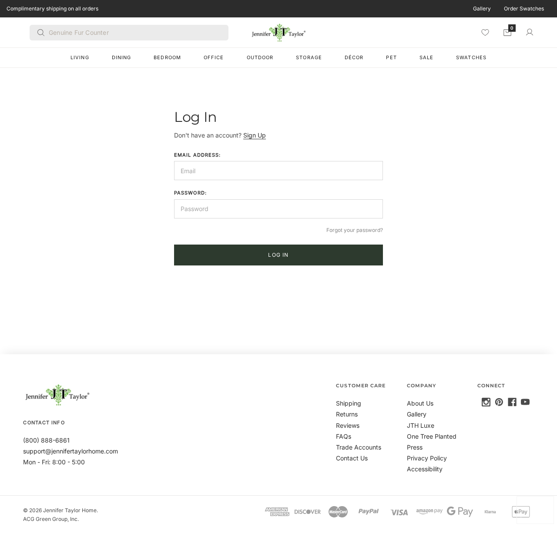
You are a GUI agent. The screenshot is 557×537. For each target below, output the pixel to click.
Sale (426, 57)
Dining (121, 57)
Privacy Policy (427, 458)
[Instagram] (486, 402)
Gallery (482, 8)
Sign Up (254, 135)
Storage (309, 57)
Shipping (348, 403)
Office (214, 57)
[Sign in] (529, 32)
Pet (391, 57)
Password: (190, 193)
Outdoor (260, 57)
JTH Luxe (420, 425)
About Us (420, 403)
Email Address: (197, 155)
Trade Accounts (358, 447)
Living (79, 57)
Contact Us (352, 458)
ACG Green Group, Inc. (51, 519)
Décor (354, 57)
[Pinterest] (499, 402)
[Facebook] (512, 402)
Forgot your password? (354, 230)
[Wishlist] (485, 32)
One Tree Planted (431, 436)
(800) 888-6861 (46, 440)
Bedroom (167, 57)
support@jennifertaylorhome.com (70, 451)
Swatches (471, 57)
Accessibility (425, 469)
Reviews (347, 425)
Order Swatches (524, 8)
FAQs (343, 436)
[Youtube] (525, 402)
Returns (347, 414)
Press (415, 447)
